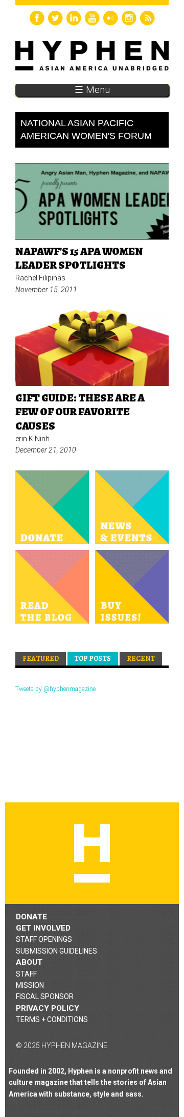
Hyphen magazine (92, 853)
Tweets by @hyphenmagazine (55, 689)
